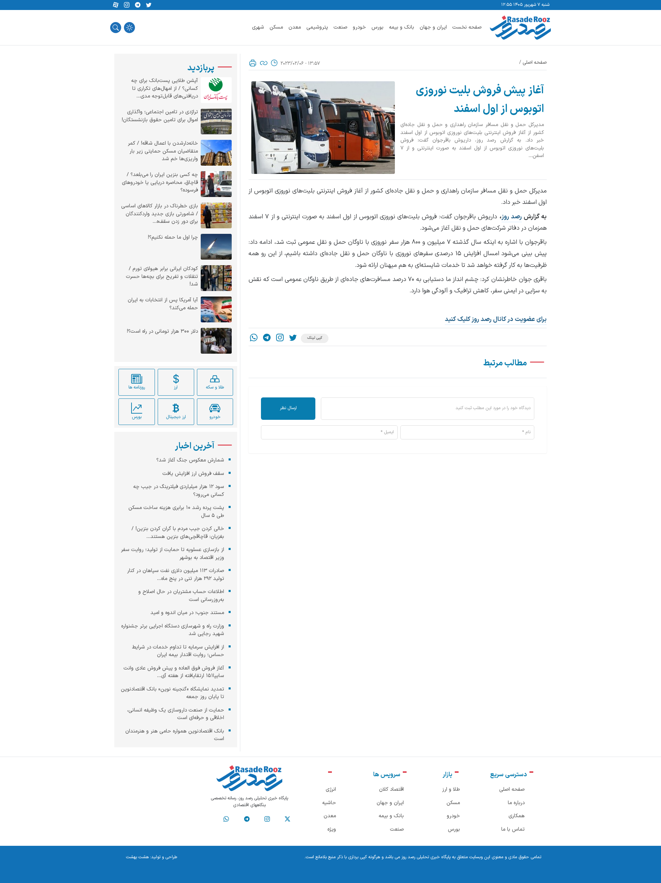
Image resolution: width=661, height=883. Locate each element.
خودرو (359, 27)
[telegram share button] (138, 5)
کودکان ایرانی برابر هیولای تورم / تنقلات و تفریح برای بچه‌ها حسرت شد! (162, 276)
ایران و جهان (433, 27)
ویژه (331, 829)
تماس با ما (513, 829)
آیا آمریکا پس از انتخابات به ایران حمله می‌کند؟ (163, 304)
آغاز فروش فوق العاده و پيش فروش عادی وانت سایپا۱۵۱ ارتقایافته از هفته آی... (174, 672)
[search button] (115, 27)
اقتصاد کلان (391, 789)
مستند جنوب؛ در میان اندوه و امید (187, 613)
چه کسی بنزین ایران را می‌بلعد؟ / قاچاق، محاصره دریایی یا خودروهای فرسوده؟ (160, 182)
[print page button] (253, 63)
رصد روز (512, 216)
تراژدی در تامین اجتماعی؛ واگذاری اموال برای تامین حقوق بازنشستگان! (160, 116)
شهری (258, 27)
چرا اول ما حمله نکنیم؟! (173, 237)
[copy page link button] (264, 63)
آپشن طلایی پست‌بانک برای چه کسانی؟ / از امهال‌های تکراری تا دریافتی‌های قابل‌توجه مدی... (164, 88)
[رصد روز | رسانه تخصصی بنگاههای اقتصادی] (520, 27)
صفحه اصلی (535, 62)
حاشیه (329, 803)
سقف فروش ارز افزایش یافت (193, 473)
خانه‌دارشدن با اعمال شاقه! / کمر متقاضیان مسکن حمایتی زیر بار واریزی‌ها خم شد (163, 151)
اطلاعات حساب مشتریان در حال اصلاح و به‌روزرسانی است (181, 596)
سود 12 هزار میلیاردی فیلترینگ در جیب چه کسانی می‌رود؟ (178, 491)
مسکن (276, 27)
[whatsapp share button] (254, 338)
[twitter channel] (287, 819)
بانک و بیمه (401, 27)
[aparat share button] (116, 5)
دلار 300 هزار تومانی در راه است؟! (162, 331)
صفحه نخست (467, 27)
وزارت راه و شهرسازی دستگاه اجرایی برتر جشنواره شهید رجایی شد (172, 630)
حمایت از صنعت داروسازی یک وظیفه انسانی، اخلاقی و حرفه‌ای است (175, 714)
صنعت (340, 27)
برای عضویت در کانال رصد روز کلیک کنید (496, 319)
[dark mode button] (129, 27)
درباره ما (516, 803)
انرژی (331, 789)
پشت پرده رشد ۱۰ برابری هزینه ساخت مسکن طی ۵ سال (176, 512)
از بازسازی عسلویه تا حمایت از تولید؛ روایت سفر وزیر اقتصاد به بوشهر (172, 554)
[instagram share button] (127, 5)
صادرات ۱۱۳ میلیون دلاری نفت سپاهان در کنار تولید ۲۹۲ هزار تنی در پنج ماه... (175, 575)
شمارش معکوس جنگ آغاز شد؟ (190, 460)
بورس (377, 27)
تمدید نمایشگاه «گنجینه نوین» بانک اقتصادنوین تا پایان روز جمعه (172, 693)
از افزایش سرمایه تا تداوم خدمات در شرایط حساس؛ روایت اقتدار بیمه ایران (178, 651)
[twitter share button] (149, 5)
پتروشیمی (317, 27)
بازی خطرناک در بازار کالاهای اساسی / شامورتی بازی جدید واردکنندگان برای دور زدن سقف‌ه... (159, 214)
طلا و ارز (451, 789)
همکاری (516, 816)
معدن (294, 27)
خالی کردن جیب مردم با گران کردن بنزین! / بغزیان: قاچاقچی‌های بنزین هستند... (178, 533)
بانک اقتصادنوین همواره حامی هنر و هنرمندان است (174, 735)
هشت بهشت (137, 857)
